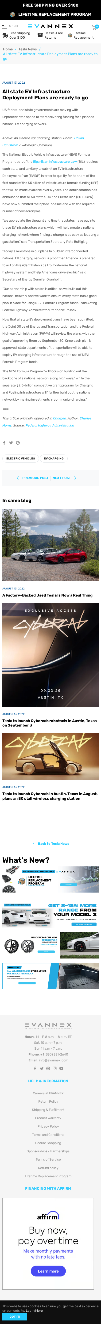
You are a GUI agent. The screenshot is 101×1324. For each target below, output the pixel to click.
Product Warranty (48, 1118)
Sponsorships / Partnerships (48, 1151)
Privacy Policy (48, 1127)
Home (8, 49)
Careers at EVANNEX (48, 1093)
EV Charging (54, 458)
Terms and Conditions (48, 1135)
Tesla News (28, 49)
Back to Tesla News (53, 843)
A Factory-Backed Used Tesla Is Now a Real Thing (47, 595)
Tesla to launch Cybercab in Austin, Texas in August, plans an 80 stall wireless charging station (49, 796)
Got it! (15, 1316)
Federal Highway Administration (50, 425)
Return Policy (48, 1102)
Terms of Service (48, 1159)
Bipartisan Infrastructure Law (55, 162)
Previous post (35, 478)
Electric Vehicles (20, 458)
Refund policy (48, 1168)
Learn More (34, 1311)
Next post (62, 478)
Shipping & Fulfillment (48, 1110)
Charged (59, 418)
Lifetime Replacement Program (48, 1176)
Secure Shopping (48, 1143)
